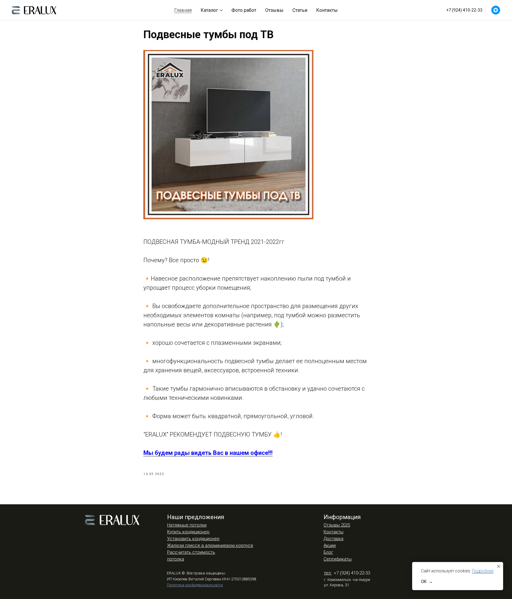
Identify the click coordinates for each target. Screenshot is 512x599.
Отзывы (274, 10)
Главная (183, 10)
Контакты (327, 10)
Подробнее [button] (482, 571)
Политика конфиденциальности (195, 585)
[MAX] (495, 10)
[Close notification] (499, 566)
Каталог (209, 10)
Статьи (299, 10)
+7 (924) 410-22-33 (464, 10)
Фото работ (243, 10)
